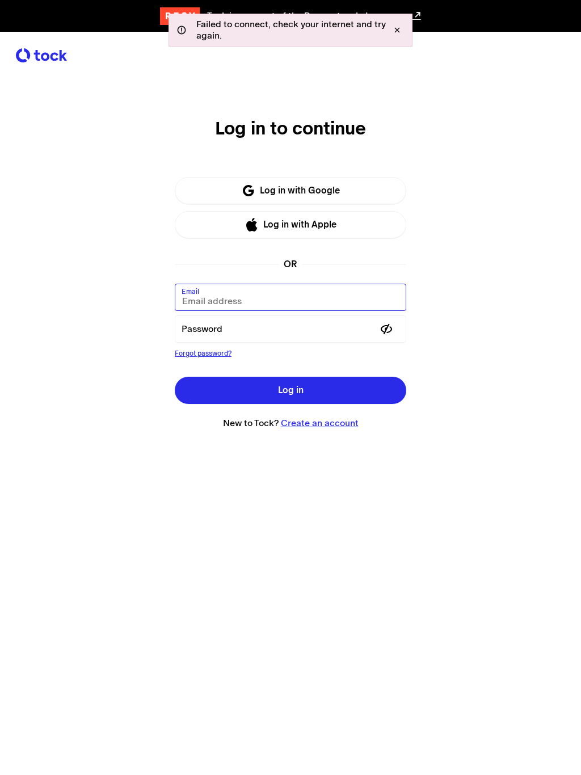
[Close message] (397, 30)
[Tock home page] (41, 55)
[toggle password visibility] (386, 329)
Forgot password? (203, 353)
